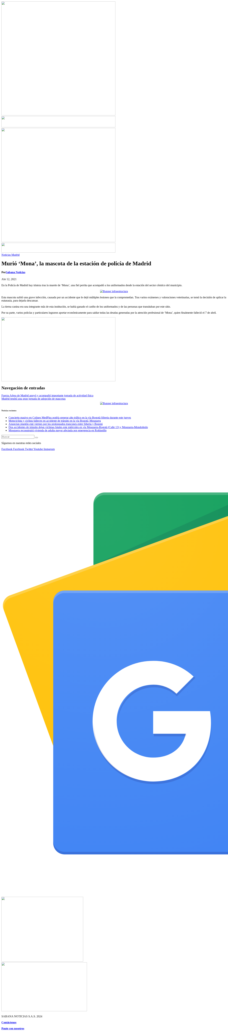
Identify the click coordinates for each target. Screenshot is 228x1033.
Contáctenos (8, 1022)
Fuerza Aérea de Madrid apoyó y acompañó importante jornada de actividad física (47, 395)
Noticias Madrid (10, 254)
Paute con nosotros (12, 1028)
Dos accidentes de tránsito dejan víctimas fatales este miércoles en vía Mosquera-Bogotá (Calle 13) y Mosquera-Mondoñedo (78, 427)
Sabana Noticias (15, 272)
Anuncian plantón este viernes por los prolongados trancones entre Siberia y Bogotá (56, 423)
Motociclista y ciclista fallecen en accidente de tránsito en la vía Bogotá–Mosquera (55, 420)
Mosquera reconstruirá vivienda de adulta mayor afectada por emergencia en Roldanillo (58, 430)
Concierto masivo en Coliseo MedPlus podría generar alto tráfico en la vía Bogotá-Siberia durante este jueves (70, 417)
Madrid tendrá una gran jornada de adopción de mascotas (33, 398)
